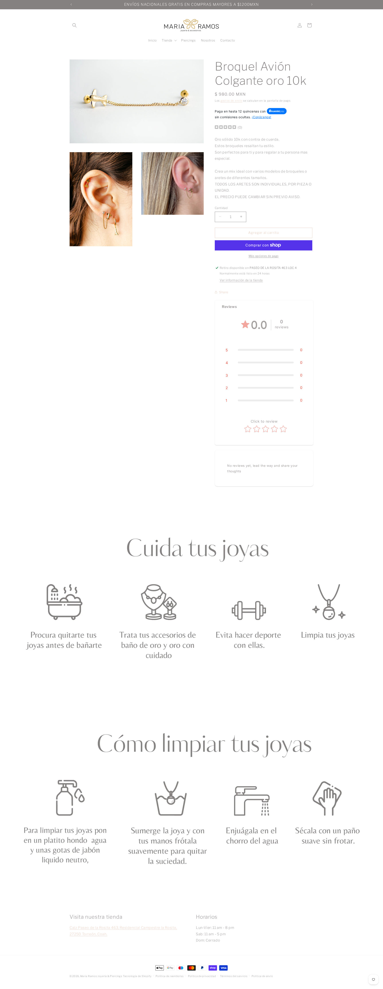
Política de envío (262, 975)
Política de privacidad (202, 975)
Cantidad (221, 207)
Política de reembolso (170, 975)
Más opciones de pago (264, 255)
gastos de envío (231, 100)
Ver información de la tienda (241, 280)
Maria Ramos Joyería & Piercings (101, 976)
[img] (225, 127)
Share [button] (223, 292)
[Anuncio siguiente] (312, 4)
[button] (74, 25)
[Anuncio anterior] (71, 4)
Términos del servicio (234, 975)
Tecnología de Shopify (137, 976)
